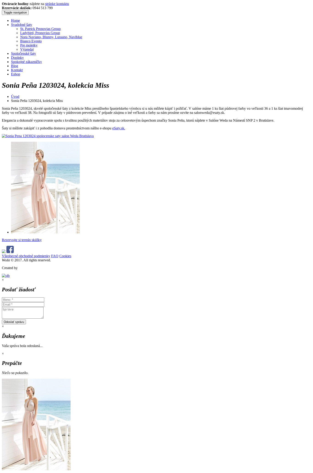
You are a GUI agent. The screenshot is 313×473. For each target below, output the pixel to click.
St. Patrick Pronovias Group (40, 29)
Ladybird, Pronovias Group (40, 33)
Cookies (65, 256)
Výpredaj (27, 49)
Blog (14, 66)
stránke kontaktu (57, 4)
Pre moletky (29, 45)
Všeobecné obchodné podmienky (26, 256)
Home (15, 20)
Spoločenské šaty (23, 53)
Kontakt (17, 70)
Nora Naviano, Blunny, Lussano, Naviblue (51, 37)
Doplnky (17, 58)
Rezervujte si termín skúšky (22, 240)
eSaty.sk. (118, 128)
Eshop (15, 74)
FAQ (54, 256)
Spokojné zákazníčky (26, 62)
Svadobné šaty (21, 25)
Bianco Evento (31, 41)
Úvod (15, 96)
